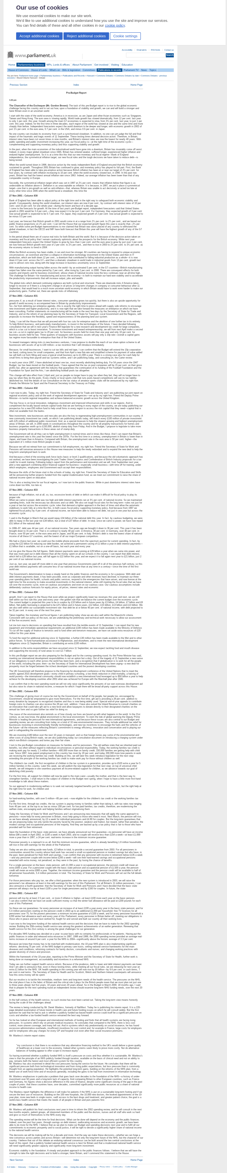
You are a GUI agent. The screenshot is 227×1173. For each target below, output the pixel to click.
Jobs (65, 1167)
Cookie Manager (131, 1167)
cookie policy (115, 25)
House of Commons (18, 70)
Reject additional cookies (86, 36)
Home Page (137, 84)
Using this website (78, 1167)
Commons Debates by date (127, 76)
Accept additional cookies (39, 36)
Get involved (101, 64)
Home (11, 64)
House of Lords (39, 70)
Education (127, 64)
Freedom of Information (51, 1167)
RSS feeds (155, 50)
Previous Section (18, 84)
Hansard (90, 76)
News (144, 70)
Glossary (22, 1167)
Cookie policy (118, 1167)
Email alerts (142, 50)
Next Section (16, 1160)
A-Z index (11, 1167)
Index (76, 84)
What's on (55, 70)
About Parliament (82, 64)
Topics (153, 70)
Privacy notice (105, 1167)
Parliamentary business (31, 64)
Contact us (169, 50)
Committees (89, 70)
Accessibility (127, 50)
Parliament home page (28, 76)
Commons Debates (104, 76)
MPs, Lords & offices (58, 64)
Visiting (115, 64)
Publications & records (109, 70)
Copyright (93, 1167)
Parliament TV (131, 70)
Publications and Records (74, 76)
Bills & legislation (71, 70)
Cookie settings (125, 36)
